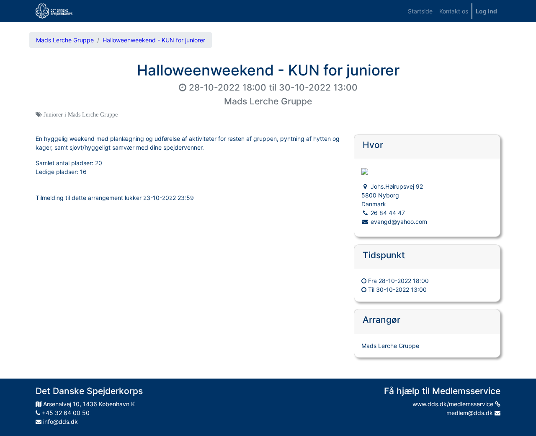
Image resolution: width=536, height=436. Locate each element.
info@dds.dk (59, 421)
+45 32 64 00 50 (65, 412)
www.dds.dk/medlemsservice (453, 403)
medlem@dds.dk (470, 412)
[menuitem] (420, 11)
